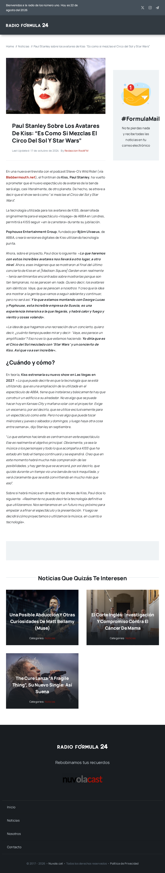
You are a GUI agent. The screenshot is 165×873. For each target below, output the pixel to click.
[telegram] (157, 7)
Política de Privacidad (124, 863)
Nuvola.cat (55, 863)
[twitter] (142, 7)
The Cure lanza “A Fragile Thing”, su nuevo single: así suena (42, 685)
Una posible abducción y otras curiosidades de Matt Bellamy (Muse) (42, 621)
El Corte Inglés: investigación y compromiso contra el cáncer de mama (122, 621)
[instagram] (150, 7)
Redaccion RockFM (76, 150)
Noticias (50, 638)
